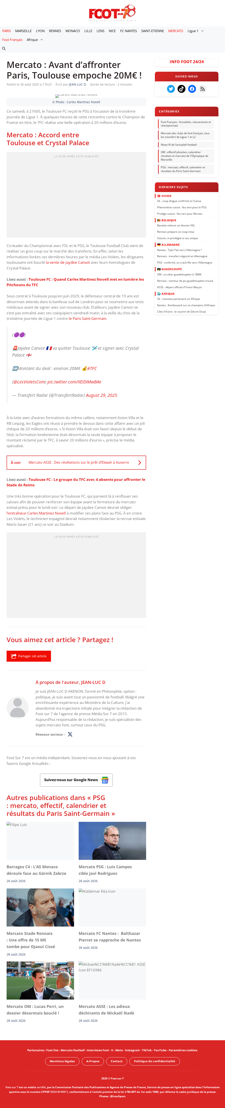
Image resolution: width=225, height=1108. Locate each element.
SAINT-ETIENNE (152, 31)
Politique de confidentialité (154, 1061)
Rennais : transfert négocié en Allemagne (182, 256)
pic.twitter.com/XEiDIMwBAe (74, 382)
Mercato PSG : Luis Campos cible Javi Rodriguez (105, 870)
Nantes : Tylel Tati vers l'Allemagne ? (179, 249)
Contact (117, 1061)
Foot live (52, 1050)
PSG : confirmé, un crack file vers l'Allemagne (184, 262)
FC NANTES (128, 31)
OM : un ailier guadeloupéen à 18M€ (179, 274)
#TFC (92, 368)
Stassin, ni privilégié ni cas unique (177, 238)
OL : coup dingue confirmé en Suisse (179, 201)
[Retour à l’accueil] (112, 12)
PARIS (6, 31)
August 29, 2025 (101, 395)
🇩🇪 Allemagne (168, 245)
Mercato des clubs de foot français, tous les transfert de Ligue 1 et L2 (185, 135)
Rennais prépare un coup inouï (175, 231)
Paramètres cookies (183, 1050)
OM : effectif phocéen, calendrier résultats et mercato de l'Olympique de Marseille (184, 156)
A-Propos (92, 1061)
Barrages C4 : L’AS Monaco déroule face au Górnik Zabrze (36, 870)
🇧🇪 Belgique (166, 220)
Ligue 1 (193, 31)
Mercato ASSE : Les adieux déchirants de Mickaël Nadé (106, 1010)
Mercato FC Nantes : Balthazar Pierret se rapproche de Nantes (110, 936)
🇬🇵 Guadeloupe (169, 269)
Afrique (32, 39)
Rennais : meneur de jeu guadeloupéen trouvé (185, 280)
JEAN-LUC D (93, 682)
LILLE (88, 31)
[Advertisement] (76, 196)
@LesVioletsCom (29, 382)
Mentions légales (62, 1061)
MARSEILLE (23, 31)
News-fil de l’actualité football (179, 145)
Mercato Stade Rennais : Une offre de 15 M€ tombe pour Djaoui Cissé (31, 939)
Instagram (132, 1050)
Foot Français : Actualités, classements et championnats (186, 124)
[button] (4, 48)
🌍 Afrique (166, 293)
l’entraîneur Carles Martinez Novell (36, 513)
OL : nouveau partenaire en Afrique (178, 298)
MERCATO (175, 31)
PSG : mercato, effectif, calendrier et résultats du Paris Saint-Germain (183, 169)
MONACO (72, 31)
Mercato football (73, 1050)
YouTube (160, 1050)
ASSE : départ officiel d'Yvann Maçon (179, 287)
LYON (40, 31)
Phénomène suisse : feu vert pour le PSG (182, 207)
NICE (112, 31)
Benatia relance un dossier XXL (176, 225)
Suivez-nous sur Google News (71, 779)
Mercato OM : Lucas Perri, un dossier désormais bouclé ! (35, 1010)
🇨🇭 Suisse (164, 196)
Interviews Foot (98, 1050)
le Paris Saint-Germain (87, 318)
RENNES (55, 31)
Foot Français (12, 39)
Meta (119, 1050)
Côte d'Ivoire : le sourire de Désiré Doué (181, 311)
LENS (100, 31)
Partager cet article (32, 656)
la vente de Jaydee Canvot (68, 262)
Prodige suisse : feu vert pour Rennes (179, 213)
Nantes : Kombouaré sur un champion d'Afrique (186, 305)
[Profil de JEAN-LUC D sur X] (70, 734)
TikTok (147, 1050)
